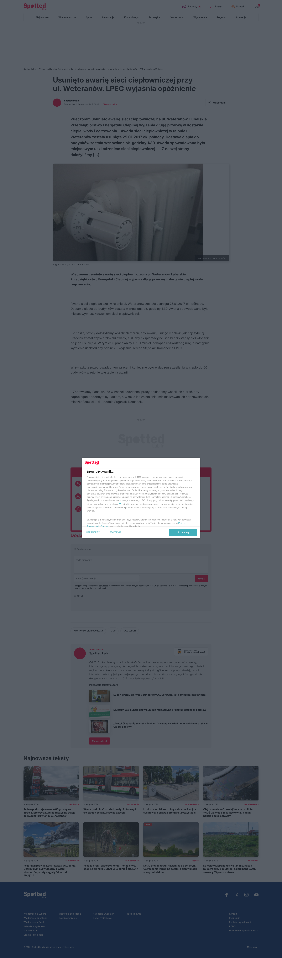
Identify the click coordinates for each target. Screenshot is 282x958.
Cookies (104, 526)
